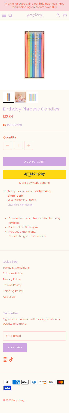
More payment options (34, 182)
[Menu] (4, 15)
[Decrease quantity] (7, 145)
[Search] (12, 15)
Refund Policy (12, 285)
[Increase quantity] (28, 145)
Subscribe (15, 347)
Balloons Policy (13, 273)
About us (9, 297)
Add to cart (34, 161)
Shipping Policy (13, 291)
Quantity (9, 137)
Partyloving (14, 125)
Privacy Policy (12, 279)
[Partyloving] (34, 15)
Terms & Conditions (16, 268)
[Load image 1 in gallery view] (34, 55)
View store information (20, 204)
